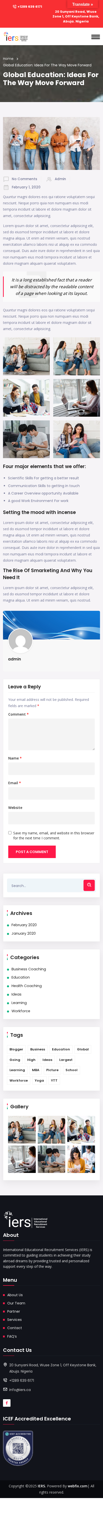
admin (60, 179)
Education (21, 977)
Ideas (17, 994)
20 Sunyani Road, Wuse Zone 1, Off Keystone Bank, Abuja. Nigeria (75, 16)
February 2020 (24, 924)
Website (15, 807)
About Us (15, 1294)
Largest (65, 1059)
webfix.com (78, 1486)
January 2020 (24, 933)
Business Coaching (29, 969)
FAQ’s (12, 1336)
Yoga (39, 1080)
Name (15, 758)
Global (83, 1049)
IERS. (42, 1486)
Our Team (16, 1303)
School (72, 1070)
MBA (35, 1070)
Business (37, 1049)
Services (14, 1319)
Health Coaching (27, 985)
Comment (18, 714)
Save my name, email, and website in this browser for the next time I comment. (53, 835)
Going (15, 1059)
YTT (54, 1080)
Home (8, 58)
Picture (52, 1070)
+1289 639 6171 (30, 6)
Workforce (21, 1011)
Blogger (16, 1049)
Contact (14, 1327)
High (31, 1059)
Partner (13, 1311)
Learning (19, 1002)
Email (14, 783)
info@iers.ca (20, 1389)
